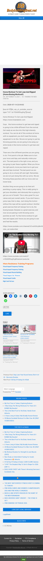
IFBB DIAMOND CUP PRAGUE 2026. (15, 503)
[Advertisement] (21, 42)
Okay (23, 559)
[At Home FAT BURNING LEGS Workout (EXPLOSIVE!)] (28, 329)
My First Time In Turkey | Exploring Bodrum (18, 403)
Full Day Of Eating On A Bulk (20, 380)
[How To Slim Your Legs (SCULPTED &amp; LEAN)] (10, 350)
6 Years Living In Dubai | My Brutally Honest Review (21, 416)
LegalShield (6, 514)
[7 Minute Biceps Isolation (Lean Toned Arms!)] (10, 329)
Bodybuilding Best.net (19, 547)
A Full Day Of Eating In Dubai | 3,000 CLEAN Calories (21, 462)
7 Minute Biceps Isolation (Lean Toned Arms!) (9, 336)
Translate (18, 392)
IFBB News (22, 478)
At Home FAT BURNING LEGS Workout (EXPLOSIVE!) (27, 336)
